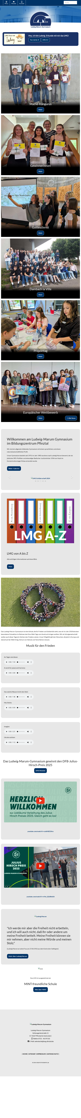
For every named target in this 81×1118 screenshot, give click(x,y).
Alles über (40, 989)
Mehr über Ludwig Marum (17, 956)
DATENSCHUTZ (52, 1054)
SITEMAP (32, 1054)
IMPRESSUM (41, 1054)
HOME (25, 1054)
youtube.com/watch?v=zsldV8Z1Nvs (40, 831)
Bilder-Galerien (13, 468)
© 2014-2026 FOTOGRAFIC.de (40, 1062)
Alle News (71, 418)
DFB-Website (40, 770)
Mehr (40, 110)
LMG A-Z (45, 40)
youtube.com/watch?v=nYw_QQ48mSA (41, 896)
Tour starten (34, 40)
